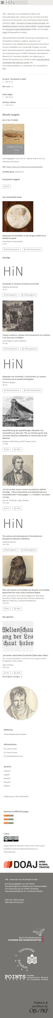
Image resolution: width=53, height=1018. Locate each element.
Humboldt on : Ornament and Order (20, 284)
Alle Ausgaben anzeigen (11, 677)
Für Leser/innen (10, 749)
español (7, 778)
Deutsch (7, 771)
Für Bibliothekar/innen (13, 756)
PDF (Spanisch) (11, 349)
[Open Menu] (2, 2)
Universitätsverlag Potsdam (15, 734)
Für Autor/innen (10, 752)
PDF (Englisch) (11, 295)
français (7, 782)
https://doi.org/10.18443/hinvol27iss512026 (24, 167)
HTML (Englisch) (29, 295)
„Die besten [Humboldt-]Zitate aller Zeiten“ (25, 658)
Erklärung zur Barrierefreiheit (16, 796)
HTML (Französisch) (33, 249)
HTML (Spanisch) (30, 349)
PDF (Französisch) (12, 249)
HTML (18, 449)
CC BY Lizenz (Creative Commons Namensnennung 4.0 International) (24, 849)
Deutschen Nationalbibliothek (18, 29)
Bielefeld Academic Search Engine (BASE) (19, 26)
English (7, 775)
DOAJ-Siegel (7, 94)
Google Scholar (43, 26)
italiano (7, 786)
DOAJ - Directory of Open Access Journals (28, 23)
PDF (7, 186)
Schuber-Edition (9, 102)
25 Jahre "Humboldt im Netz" (14, 79)
